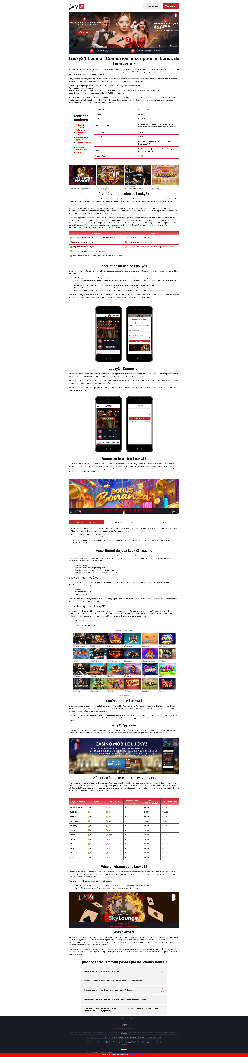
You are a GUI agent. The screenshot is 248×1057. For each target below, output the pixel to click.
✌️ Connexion (81, 132)
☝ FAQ (78, 152)
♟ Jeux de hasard (82, 137)
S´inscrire (171, 6)
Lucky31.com (108, 213)
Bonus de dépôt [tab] (162, 522)
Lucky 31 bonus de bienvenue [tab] (86, 522)
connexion (152, 6)
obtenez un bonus (139, 1055)
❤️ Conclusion (81, 150)
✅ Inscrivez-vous (82, 130)
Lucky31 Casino (144, 109)
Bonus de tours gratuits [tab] (124, 522)
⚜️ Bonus (79, 135)
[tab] (124, 971)
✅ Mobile (80, 140)
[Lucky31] (76, 6)
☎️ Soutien (80, 147)
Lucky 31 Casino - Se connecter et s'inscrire (124, 1019)
